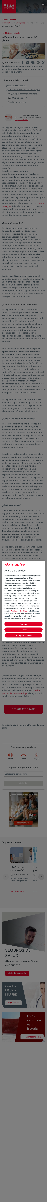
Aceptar (23, 624)
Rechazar (23, 630)
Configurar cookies (23, 635)
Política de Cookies (19, 611)
